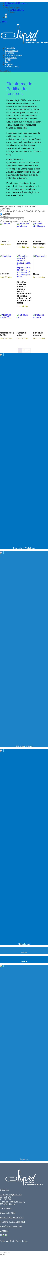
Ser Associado (11, 51)
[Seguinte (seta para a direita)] (4, 1254)
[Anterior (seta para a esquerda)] (1, 1254)
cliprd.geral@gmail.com (11, 1194)
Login (7, 5)
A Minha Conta (17, 10)
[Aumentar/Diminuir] (1, 1252)
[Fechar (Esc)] (9, 1252)
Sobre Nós (10, 48)
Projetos (9, 64)
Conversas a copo (13, 55)
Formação (9, 53)
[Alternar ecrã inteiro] (4, 1252)
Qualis (8, 62)
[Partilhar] (6, 1252)
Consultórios (11, 57)
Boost (7, 60)
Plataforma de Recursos (16, 3)
